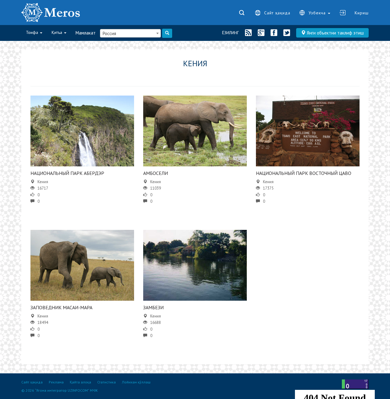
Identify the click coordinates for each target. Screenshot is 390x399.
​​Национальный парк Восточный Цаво (303, 173)
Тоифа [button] (32, 32)
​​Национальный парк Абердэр (67, 173)
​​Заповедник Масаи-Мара (61, 307)
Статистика (106, 382)
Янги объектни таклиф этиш (335, 33)
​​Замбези (153, 307)
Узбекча (318, 13)
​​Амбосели (155, 173)
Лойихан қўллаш (136, 382)
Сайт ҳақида (277, 13)
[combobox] (130, 33)
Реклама (56, 382)
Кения (42, 181)
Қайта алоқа (80, 382)
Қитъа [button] (57, 32)
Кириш (362, 13)
